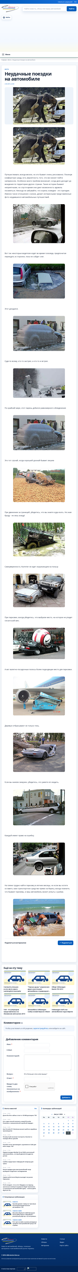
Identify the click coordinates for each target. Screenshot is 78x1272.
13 (58, 1127)
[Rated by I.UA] (31, 1268)
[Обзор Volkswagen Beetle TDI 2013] (63, 978)
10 (44, 1127)
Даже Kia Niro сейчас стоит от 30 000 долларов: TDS (20, 1115)
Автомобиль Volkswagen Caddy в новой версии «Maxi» (39, 1011)
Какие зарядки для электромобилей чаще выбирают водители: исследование (17, 1170)
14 (63, 1127)
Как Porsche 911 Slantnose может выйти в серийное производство (20, 1130)
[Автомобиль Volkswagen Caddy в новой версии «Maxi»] (39, 1001)
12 (53, 1127)
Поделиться (65, 943)
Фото (7, 69)
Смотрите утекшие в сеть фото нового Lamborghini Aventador (12, 989)
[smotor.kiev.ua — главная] (10, 8)
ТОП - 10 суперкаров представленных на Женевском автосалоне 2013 (14, 1012)
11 (49, 1127)
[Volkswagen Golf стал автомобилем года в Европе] (63, 1001)
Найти (71, 9)
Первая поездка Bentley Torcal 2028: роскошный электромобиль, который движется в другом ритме (18, 1154)
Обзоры (44, 1242)
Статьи (62, 1239)
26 (53, 1133)
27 (58, 1133)
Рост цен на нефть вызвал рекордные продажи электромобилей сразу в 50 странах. (24, 1223)
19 (53, 1130)
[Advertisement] (39, 36)
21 (63, 1130)
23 (73, 1130)
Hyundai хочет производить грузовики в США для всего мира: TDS (19, 1145)
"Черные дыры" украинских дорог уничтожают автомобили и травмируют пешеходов (38, 990)
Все (36, 1108)
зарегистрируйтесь (41, 1028)
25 (49, 1133)
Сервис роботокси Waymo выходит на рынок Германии (18, 1178)
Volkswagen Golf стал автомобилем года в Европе (62, 1011)
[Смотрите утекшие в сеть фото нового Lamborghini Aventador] (15, 978)
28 (63, 1133)
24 (44, 1133)
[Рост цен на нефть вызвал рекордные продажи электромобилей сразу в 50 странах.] (7, 1222)
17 (44, 1130)
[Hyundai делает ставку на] (7, 1204)
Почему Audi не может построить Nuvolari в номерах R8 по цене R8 (17, 1138)
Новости (44, 1239)
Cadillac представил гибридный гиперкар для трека (18, 1163)
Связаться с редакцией (65, 2)
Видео (62, 1242)
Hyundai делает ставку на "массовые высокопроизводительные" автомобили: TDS (24, 1205)
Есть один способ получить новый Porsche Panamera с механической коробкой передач (18, 1122)
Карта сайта (64, 1245)
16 (73, 1127)
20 (58, 1130)
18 (49, 1130)
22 (68, 1130)
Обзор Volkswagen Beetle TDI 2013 (58, 988)
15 (68, 1127)
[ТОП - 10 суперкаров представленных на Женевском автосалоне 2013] (15, 1001)
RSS (75, 2)
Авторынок (45, 1245)
